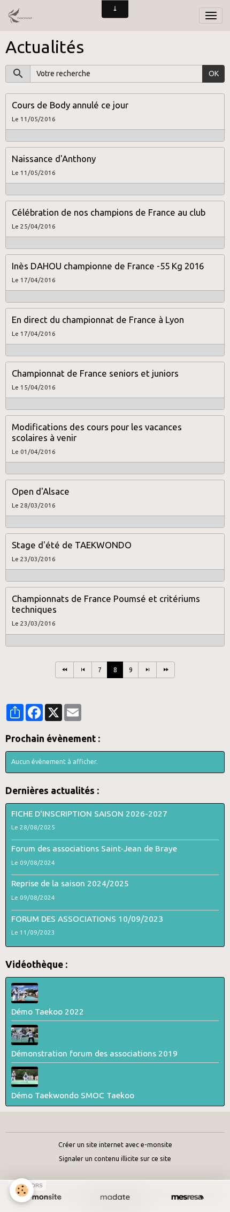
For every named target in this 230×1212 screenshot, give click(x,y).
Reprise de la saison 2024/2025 (70, 883)
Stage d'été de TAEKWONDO (72, 545)
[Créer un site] (42, 1197)
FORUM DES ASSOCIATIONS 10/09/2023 (87, 918)
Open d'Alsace (41, 491)
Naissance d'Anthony (54, 158)
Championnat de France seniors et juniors (95, 373)
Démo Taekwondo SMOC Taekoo (72, 1095)
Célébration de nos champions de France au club (108, 212)
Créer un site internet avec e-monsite (115, 1144)
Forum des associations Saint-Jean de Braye (94, 848)
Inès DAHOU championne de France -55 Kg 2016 (108, 266)
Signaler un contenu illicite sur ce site (115, 1158)
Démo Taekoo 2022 (47, 1011)
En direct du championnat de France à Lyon (98, 319)
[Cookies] (22, 1190)
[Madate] (115, 1197)
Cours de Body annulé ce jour (70, 105)
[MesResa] (187, 1197)
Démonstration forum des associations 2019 (94, 1053)
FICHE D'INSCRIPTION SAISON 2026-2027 (89, 813)
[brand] (21, 16)
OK (214, 73)
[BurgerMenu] (211, 16)
